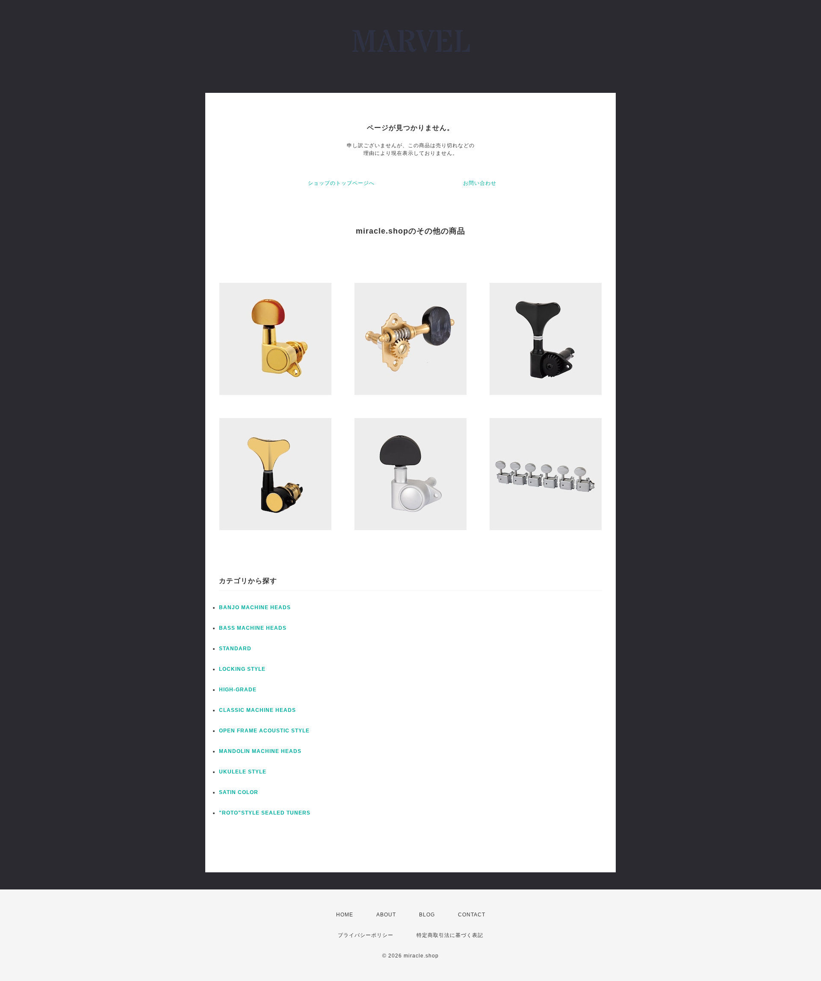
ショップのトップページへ (341, 183)
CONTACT (471, 915)
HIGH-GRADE (238, 690)
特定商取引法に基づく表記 (449, 935)
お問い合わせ (479, 183)
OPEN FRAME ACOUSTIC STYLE (264, 731)
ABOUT (386, 915)
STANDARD (235, 649)
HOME (344, 915)
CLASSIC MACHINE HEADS (257, 710)
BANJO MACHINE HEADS (255, 608)
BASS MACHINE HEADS (252, 628)
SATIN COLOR (238, 792)
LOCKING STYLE (242, 669)
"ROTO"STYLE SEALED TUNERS (264, 813)
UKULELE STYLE (242, 772)
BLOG (427, 915)
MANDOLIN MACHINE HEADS (260, 751)
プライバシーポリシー (365, 935)
